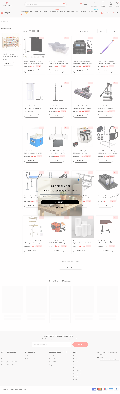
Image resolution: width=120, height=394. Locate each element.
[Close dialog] (79, 180)
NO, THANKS (60, 207)
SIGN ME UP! (60, 202)
